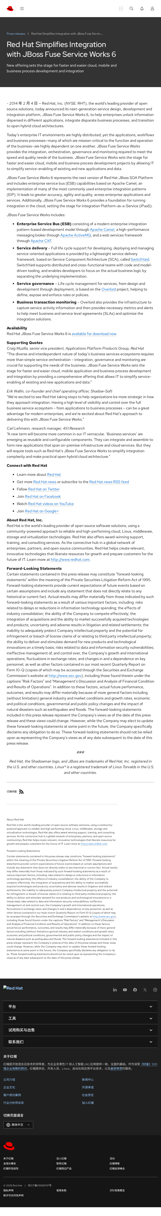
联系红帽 (61, 1163)
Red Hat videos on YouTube (51, 503)
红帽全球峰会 (117, 1168)
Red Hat (54, 474)
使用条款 (61, 1190)
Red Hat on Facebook (43, 496)
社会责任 (88, 1095)
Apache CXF (41, 240)
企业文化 (9, 1087)
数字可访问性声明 (13, 1195)
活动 (112, 1158)
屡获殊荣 (116, 1068)
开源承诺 (88, 1087)
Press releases (16, 34)
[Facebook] (135, 991)
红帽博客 (115, 1163)
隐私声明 (8, 1190)
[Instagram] (155, 991)
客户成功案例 (12, 1095)
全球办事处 (9, 1163)
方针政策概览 (117, 1190)
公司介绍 (9, 1079)
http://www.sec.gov (65, 675)
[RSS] (21, 791)
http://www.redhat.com (70, 559)
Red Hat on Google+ (42, 511)
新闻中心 (88, 1079)
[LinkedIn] (114, 991)
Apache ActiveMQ (75, 235)
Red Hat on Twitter (44, 489)
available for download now (94, 333)
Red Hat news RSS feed (109, 481)
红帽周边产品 (63, 1168)
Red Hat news (44, 481)
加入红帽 (88, 1103)
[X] (145, 991)
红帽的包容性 (10, 1168)
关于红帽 (8, 1158)
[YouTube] (124, 991)
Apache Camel (102, 229)
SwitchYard (140, 259)
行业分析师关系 (13, 1103)
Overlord (108, 289)
